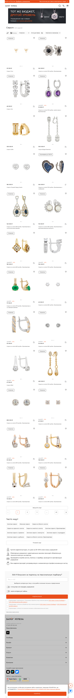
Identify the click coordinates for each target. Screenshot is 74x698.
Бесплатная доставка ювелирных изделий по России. (41, 1)
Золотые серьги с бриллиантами (55, 528)
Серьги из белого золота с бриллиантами (39, 537)
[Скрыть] (67, 2)
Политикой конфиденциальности (27, 689)
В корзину (33, 68)
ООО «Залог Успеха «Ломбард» (57, 600)
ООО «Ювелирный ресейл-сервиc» (18, 602)
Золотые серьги (12, 524)
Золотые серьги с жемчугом (35, 532)
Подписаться (37, 596)
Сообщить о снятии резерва (65, 184)
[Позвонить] (63, 5)
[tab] (20, 144)
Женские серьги (25, 524)
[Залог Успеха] (11, 5)
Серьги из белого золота (40, 524)
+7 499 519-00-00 (11, 625)
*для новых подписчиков (12, 611)
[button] (37, 33)
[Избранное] (34, 38)
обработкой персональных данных (49, 689)
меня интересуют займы (19, 591)
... (46, 512)
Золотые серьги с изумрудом (56, 532)
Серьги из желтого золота (35, 528)
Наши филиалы (11, 628)
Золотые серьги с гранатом (15, 532)
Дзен (7, 632)
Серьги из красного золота (15, 528)
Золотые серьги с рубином (15, 537)
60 (56, 512)
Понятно (37, 693)
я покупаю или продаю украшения (22, 587)
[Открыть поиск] (59, 5)
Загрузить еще (37, 507)
